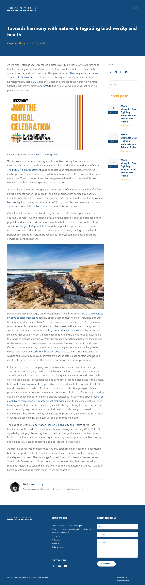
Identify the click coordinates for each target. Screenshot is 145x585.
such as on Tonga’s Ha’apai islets (25, 226)
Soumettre (106, 564)
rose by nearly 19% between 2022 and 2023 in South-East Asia (57, 351)
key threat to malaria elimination (66, 330)
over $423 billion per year (35, 206)
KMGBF (47, 86)
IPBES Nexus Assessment (26, 170)
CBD (54, 155)
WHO (34, 335)
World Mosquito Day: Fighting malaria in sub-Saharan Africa (129, 141)
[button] (135, 8)
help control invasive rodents (23, 384)
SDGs (34, 82)
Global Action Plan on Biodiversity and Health (56, 425)
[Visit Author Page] (15, 487)
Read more (127, 126)
